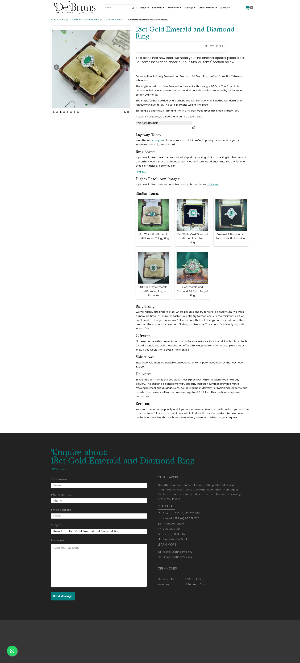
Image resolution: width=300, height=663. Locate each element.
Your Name (59, 479)
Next (125, 67)
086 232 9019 (171, 529)
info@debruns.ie (173, 523)
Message (57, 540)
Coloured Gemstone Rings (87, 19)
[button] (145, 7)
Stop (128, 112)
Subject (56, 525)
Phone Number (62, 495)
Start (125, 112)
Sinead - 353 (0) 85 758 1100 (181, 518)
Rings (65, 19)
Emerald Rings (114, 19)
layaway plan (157, 140)
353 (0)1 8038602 (174, 534)
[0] (247, 7)
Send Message (62, 596)
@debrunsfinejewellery (177, 552)
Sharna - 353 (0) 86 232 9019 (181, 513)
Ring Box (141, 171)
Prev (56, 67)
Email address (61, 510)
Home (54, 19)
